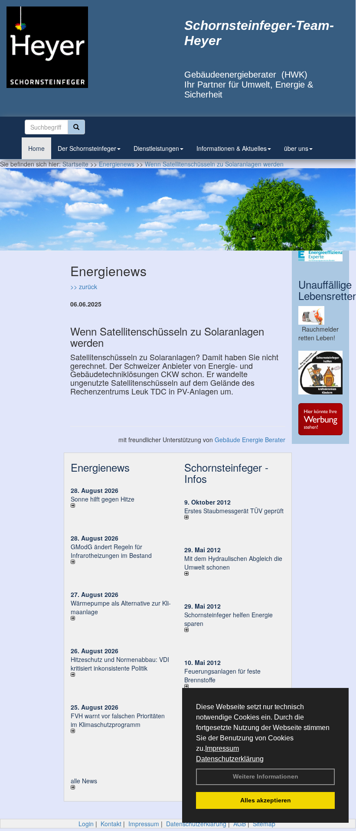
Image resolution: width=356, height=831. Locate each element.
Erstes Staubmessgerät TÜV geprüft (234, 510)
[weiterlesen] (121, 505)
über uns (296, 148)
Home (36, 148)
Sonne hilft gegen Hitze (102, 499)
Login (86, 823)
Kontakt (111, 823)
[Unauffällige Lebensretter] (320, 315)
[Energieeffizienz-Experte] (320, 256)
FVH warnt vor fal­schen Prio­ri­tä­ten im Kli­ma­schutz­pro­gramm (118, 720)
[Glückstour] (320, 373)
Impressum (222, 748)
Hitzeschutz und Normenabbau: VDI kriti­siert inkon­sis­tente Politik (120, 663)
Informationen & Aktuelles (231, 148)
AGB (239, 823)
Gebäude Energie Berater (250, 439)
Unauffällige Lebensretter (327, 290)
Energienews (100, 467)
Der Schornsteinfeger (87, 148)
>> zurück (83, 286)
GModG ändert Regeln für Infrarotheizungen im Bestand (111, 551)
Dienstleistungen (156, 148)
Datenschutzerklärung (230, 759)
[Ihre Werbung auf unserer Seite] (320, 419)
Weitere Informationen (265, 776)
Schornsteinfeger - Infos (226, 472)
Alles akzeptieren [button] (265, 800)
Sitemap (264, 823)
